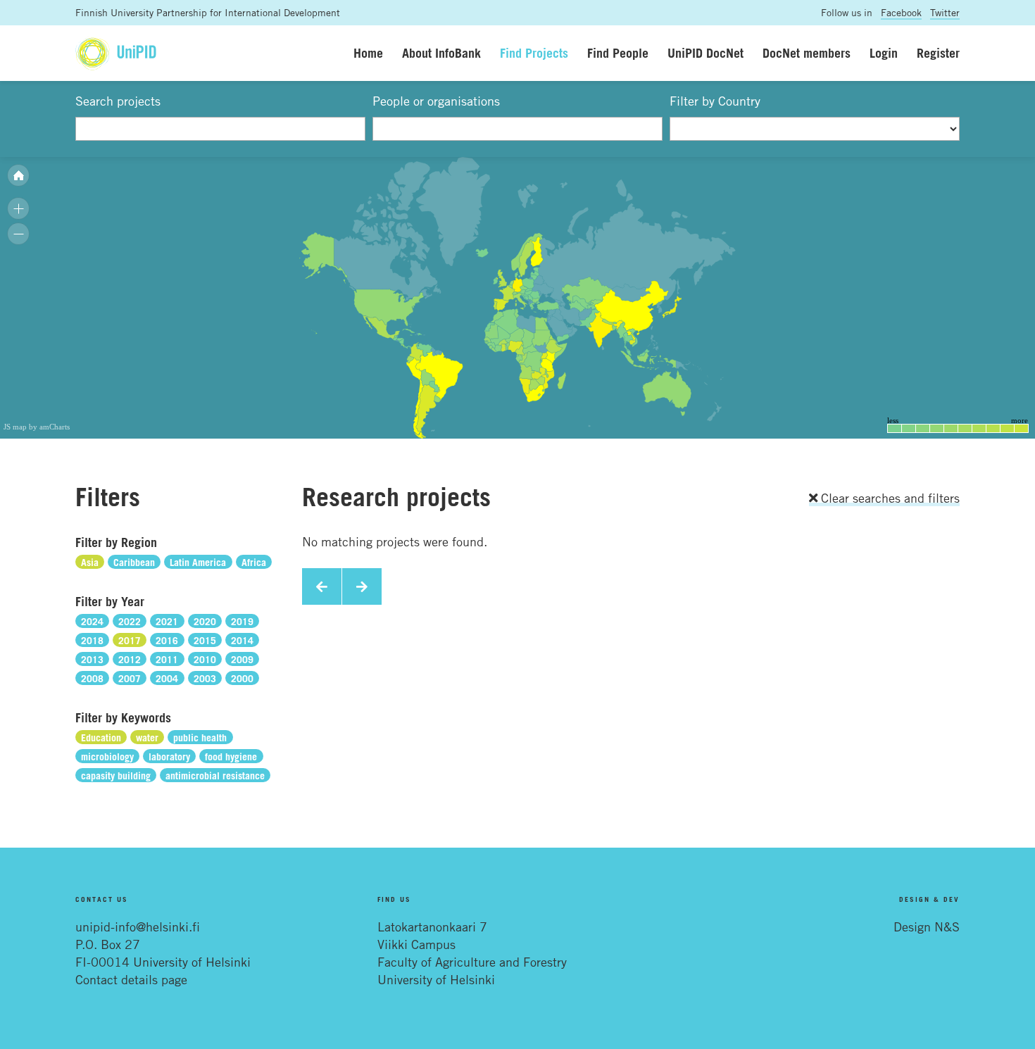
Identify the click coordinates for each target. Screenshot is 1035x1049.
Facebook (901, 12)
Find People (617, 53)
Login (884, 53)
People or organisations (436, 100)
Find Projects (534, 53)
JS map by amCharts (37, 426)
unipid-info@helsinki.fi (137, 926)
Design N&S (926, 926)
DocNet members (807, 53)
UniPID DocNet (705, 53)
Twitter (945, 12)
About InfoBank (441, 53)
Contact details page (131, 979)
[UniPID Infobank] (115, 53)
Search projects (118, 100)
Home (368, 53)
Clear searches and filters (888, 497)
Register (938, 53)
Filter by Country (715, 100)
